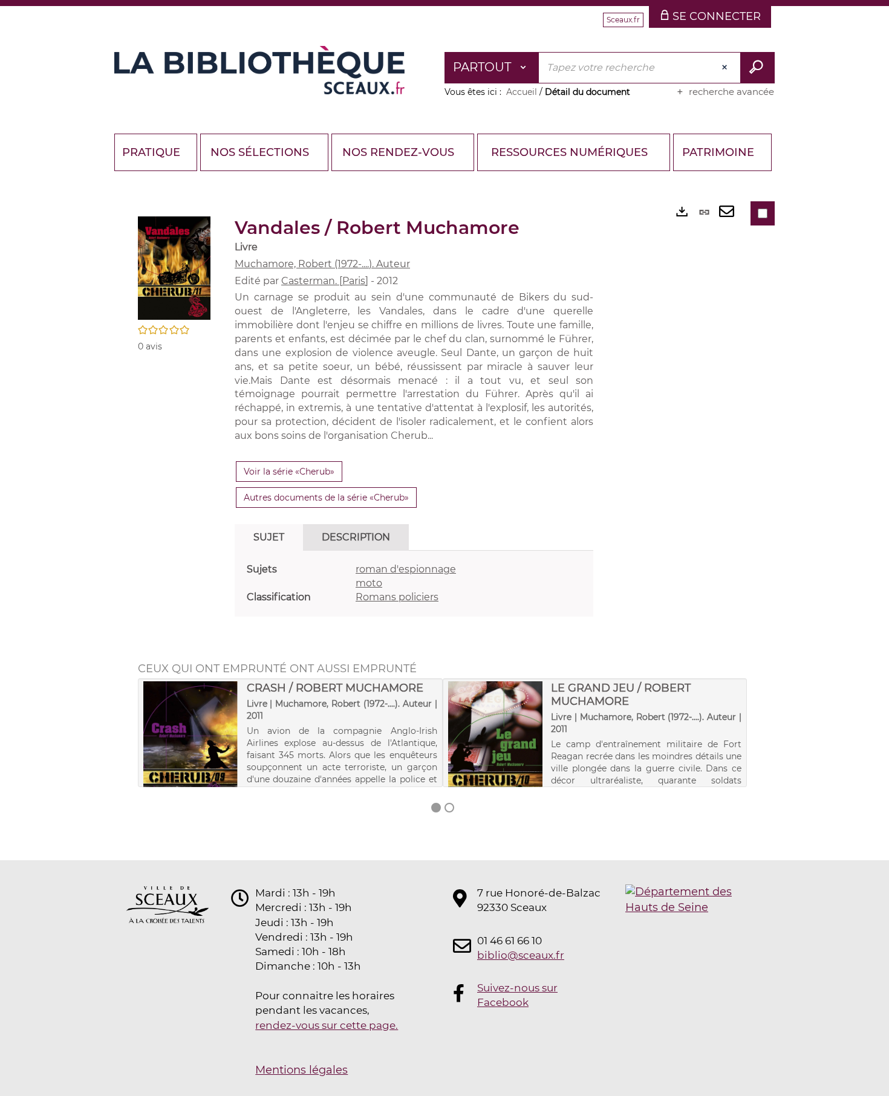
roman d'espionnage (406, 569)
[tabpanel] (414, 584)
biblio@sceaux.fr (520, 955)
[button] (174, 267)
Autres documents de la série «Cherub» (326, 497)
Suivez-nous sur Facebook (517, 995)
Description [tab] (356, 537)
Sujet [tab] (268, 537)
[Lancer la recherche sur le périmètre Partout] (757, 68)
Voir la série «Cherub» (289, 471)
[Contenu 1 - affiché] (436, 807)
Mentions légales (301, 1070)
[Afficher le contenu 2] (449, 807)
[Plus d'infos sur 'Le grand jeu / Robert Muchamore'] (495, 750)
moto (369, 583)
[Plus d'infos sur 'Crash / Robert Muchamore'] (191, 748)
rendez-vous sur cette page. (326, 1025)
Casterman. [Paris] (324, 281)
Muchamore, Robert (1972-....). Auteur (322, 264)
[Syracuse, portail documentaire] (259, 70)
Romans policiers (397, 597)
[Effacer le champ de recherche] (725, 68)
